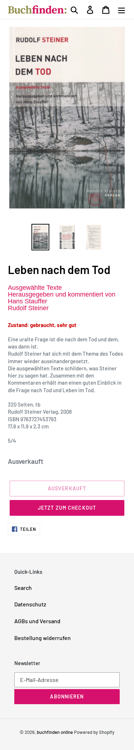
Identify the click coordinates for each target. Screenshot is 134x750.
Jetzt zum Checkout (67, 508)
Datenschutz (30, 604)
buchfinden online (55, 732)
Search (23, 587)
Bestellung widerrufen (42, 637)
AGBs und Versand (37, 620)
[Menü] (121, 9)
